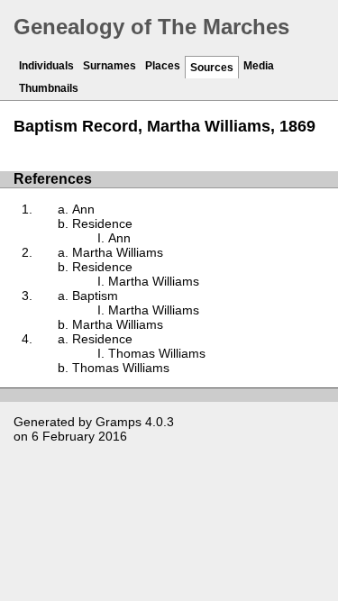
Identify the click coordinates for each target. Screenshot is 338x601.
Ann (83, 209)
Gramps (119, 421)
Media (258, 65)
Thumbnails (48, 88)
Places (162, 65)
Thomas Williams (157, 353)
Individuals (46, 65)
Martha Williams (117, 252)
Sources (211, 67)
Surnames (109, 65)
